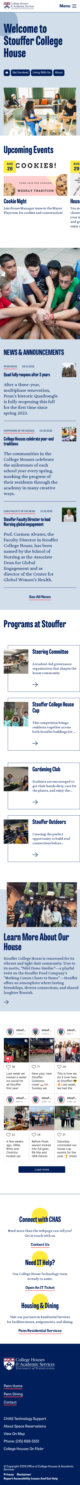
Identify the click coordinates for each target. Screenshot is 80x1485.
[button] (42, 668)
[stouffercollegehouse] (10, 1032)
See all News (40, 597)
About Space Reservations (25, 1426)
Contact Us (40, 1245)
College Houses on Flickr (24, 1449)
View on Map (14, 1434)
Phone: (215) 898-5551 (21, 1442)
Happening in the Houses (19, 431)
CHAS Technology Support (25, 1419)
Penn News (10, 367)
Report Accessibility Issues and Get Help (31, 1478)
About (59, 72)
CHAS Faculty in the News (19, 511)
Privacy (9, 1474)
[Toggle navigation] (74, 6)
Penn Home (13, 1386)
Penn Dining (13, 1394)
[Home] (19, 6)
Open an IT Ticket (40, 1288)
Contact (10, 1402)
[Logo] (29, 1363)
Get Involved (20, 72)
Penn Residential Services (40, 1331)
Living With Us (42, 72)
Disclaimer (24, 1474)
